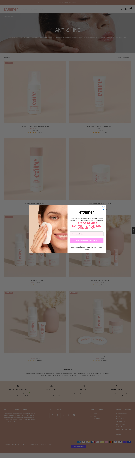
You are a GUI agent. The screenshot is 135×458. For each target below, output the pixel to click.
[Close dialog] (103, 207)
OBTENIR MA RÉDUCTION (86, 240)
